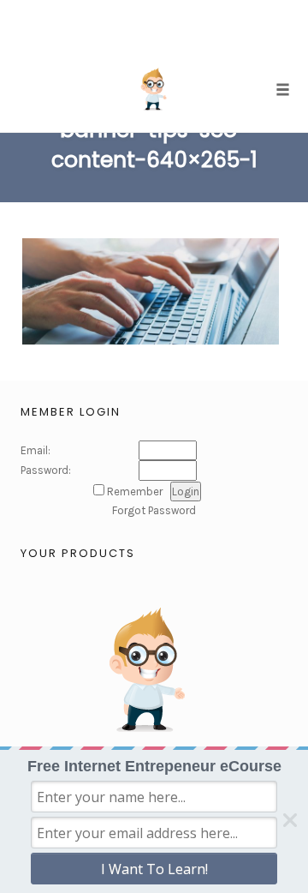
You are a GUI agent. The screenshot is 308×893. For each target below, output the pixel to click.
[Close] (290, 820)
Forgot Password (154, 510)
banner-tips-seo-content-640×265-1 (154, 145)
